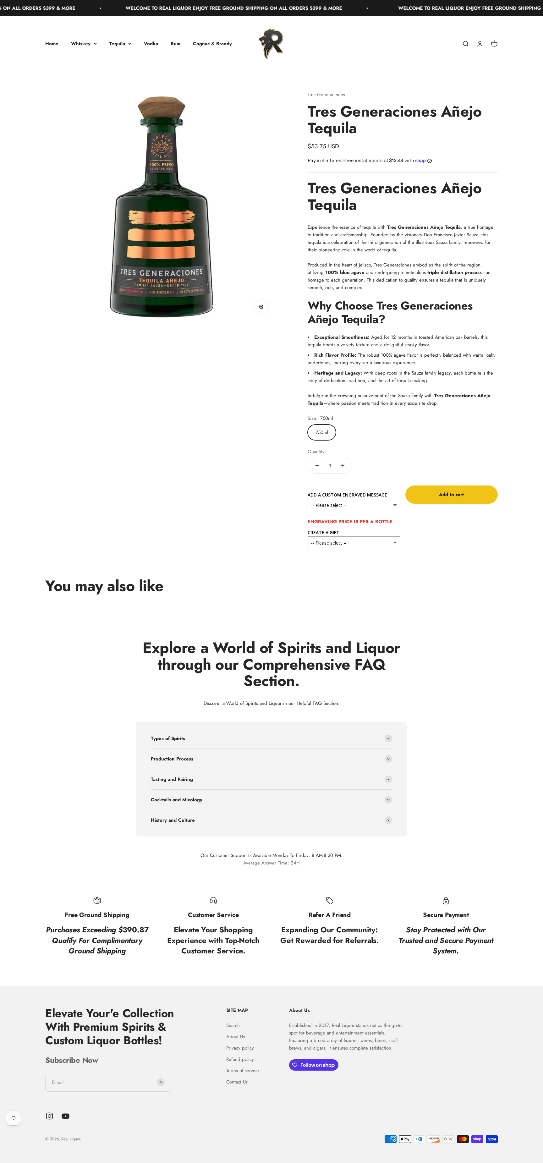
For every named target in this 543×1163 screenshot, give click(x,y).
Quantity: (317, 451)
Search (233, 1025)
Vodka (151, 43)
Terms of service (242, 1070)
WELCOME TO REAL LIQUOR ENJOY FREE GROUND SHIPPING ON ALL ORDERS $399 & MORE (205, 8)
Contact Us (237, 1081)
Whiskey (80, 43)
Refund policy (240, 1059)
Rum (175, 43)
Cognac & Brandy (212, 43)
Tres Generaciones (326, 94)
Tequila (117, 43)
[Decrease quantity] (317, 465)
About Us (235, 1036)
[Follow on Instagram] (49, 1116)
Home (51, 43)
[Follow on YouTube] (65, 1116)
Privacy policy (240, 1048)
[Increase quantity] (343, 465)
